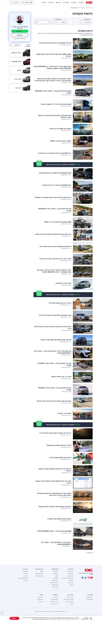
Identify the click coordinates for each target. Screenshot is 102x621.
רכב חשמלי (55, 597)
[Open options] (81, 22)
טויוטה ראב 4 (55, 587)
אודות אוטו (71, 580)
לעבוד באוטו (70, 582)
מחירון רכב (25, 576)
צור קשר (71, 584)
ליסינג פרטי (40, 601)
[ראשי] (89, 570)
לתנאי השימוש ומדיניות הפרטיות (40, 619)
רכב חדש (26, 573)
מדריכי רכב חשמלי (54, 601)
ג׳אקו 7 (56, 576)
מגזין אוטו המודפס (39, 576)
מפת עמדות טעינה (54, 599)
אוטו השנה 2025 (39, 573)
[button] (27, 2)
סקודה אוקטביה (54, 584)
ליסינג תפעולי (40, 599)
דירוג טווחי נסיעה (54, 604)
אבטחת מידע (70, 573)
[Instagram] (88, 578)
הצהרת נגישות (70, 576)
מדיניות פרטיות (70, 571)
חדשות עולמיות (89, 599)
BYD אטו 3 (55, 578)
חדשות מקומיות (89, 597)
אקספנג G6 (55, 573)
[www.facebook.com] (82, 578)
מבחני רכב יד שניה (69, 601)
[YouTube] (91, 578)
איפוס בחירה (58, 19)
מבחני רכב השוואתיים (68, 599)
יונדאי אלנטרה (55, 580)
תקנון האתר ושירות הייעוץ (67, 578)
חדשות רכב (81, 7)
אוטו (92, 7)
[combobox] (86, 22)
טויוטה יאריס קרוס (54, 582)
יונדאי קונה (55, 571)
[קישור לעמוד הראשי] (89, 2)
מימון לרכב (25, 580)
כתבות (87, 7)
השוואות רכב (25, 571)
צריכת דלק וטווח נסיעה (23, 578)
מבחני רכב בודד (70, 597)
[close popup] (71, 604)
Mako (41, 571)
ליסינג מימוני (40, 597)
